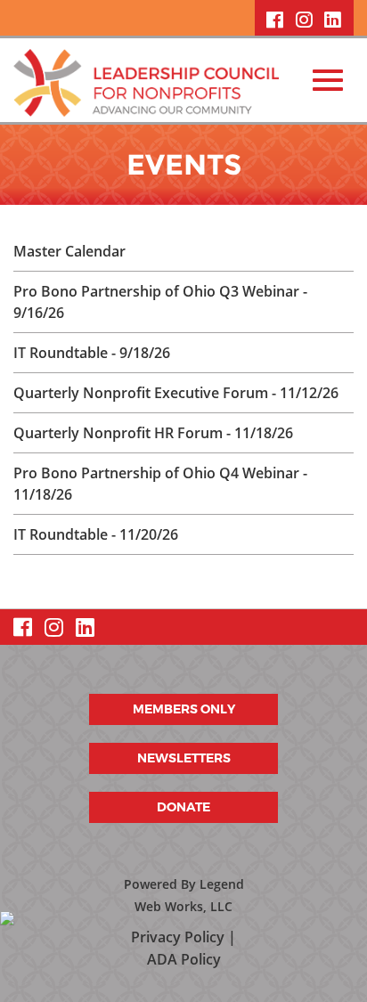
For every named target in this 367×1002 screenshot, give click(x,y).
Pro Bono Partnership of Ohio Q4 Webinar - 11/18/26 (160, 483)
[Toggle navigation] (328, 80)
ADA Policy (184, 959)
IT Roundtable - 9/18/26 (91, 353)
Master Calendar (69, 251)
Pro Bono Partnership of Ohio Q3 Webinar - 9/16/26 (160, 301)
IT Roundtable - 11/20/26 (95, 534)
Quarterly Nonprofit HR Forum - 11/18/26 (153, 433)
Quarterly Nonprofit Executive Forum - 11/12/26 (175, 393)
